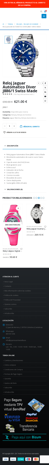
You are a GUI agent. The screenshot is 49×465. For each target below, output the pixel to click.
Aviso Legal (8, 282)
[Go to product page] (36, 214)
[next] (42, 83)
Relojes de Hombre (24, 115)
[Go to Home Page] (3, 24)
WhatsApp (45, 101)
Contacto (7, 286)
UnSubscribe (9, 313)
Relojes (14, 115)
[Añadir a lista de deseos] (21, 249)
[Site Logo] (10, 14)
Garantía (7, 379)
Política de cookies (11, 295)
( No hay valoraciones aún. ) (24, 94)
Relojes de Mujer (13, 249)
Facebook (45, 83)
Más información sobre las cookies (17, 291)
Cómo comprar (10, 365)
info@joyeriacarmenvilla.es (16, 340)
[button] (41, 11)
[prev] (39, 83)
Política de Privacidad (12, 300)
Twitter (45, 88)
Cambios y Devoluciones (13, 360)
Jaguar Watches (15, 118)
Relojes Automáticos (28, 118)
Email (45, 96)
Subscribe (8, 309)
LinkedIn (45, 92)
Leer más (18, 208)
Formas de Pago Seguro (13, 374)
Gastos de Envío (10, 383)
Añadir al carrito (31, 126)
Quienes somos (10, 304)
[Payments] (24, 459)
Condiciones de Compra (13, 369)
